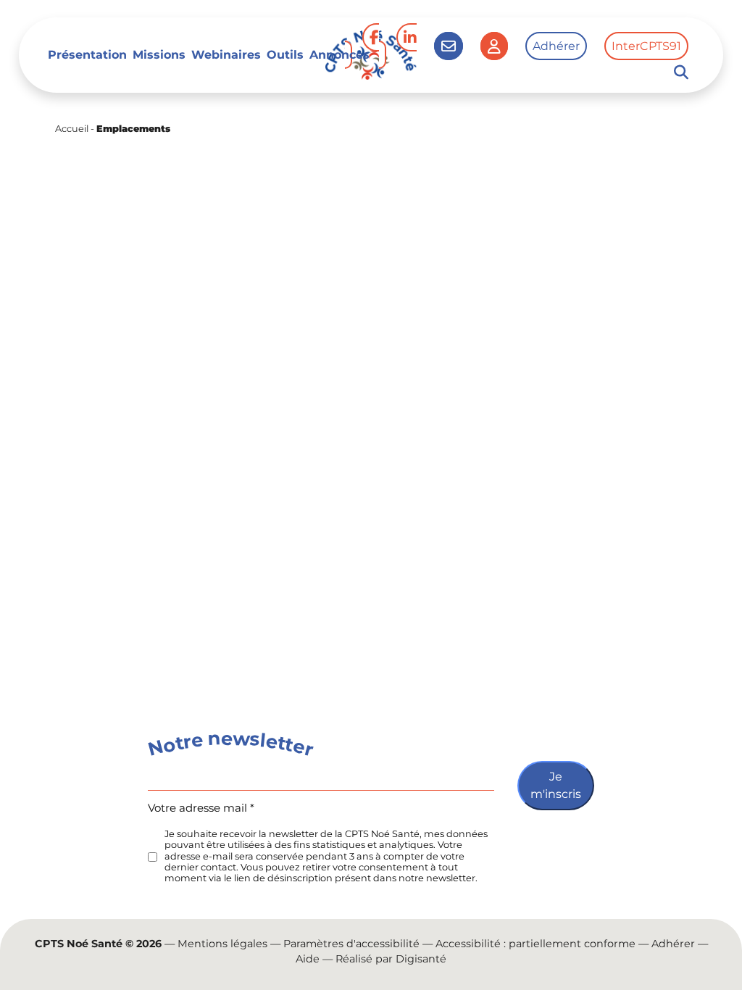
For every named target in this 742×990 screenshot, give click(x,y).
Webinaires (226, 55)
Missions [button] (159, 55)
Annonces (339, 55)
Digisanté (421, 958)
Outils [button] (285, 55)
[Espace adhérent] (494, 46)
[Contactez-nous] (448, 46)
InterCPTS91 (646, 46)
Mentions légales (222, 943)
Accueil (71, 128)
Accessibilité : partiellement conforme (535, 943)
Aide (308, 958)
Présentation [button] (87, 55)
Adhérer (556, 46)
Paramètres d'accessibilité (351, 943)
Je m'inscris (555, 785)
